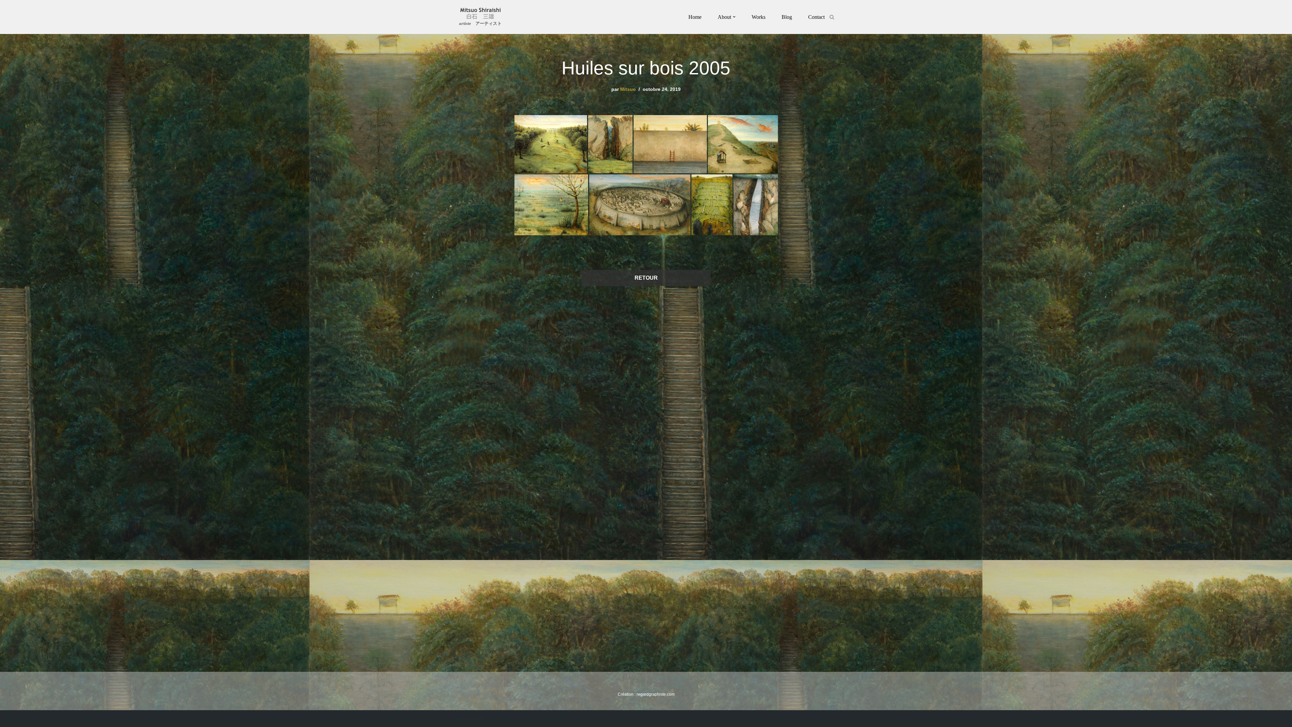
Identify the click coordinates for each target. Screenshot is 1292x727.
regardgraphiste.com (656, 694)
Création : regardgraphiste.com (473, 718)
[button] (734, 16)
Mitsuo (628, 89)
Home (695, 17)
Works (758, 17)
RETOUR (646, 278)
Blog (787, 17)
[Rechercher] (831, 17)
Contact (816, 17)
